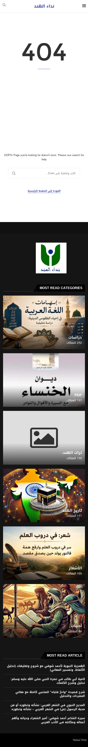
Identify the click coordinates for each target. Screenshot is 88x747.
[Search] (4, 6)
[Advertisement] (44, 111)
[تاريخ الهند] (44, 495)
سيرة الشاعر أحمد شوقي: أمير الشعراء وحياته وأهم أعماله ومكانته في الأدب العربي (48, 720)
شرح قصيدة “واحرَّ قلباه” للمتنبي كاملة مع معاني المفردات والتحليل (50, 694)
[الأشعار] (44, 553)
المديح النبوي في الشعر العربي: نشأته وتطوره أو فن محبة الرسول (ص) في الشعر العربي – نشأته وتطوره (47, 707)
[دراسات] (44, 322)
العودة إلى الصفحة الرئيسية (44, 191)
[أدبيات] (44, 611)
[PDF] (44, 380)
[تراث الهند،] (44, 437)
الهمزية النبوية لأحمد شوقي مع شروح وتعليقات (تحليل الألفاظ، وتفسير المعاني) (46, 668)
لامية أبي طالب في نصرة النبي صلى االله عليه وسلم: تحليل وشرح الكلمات (48, 681)
